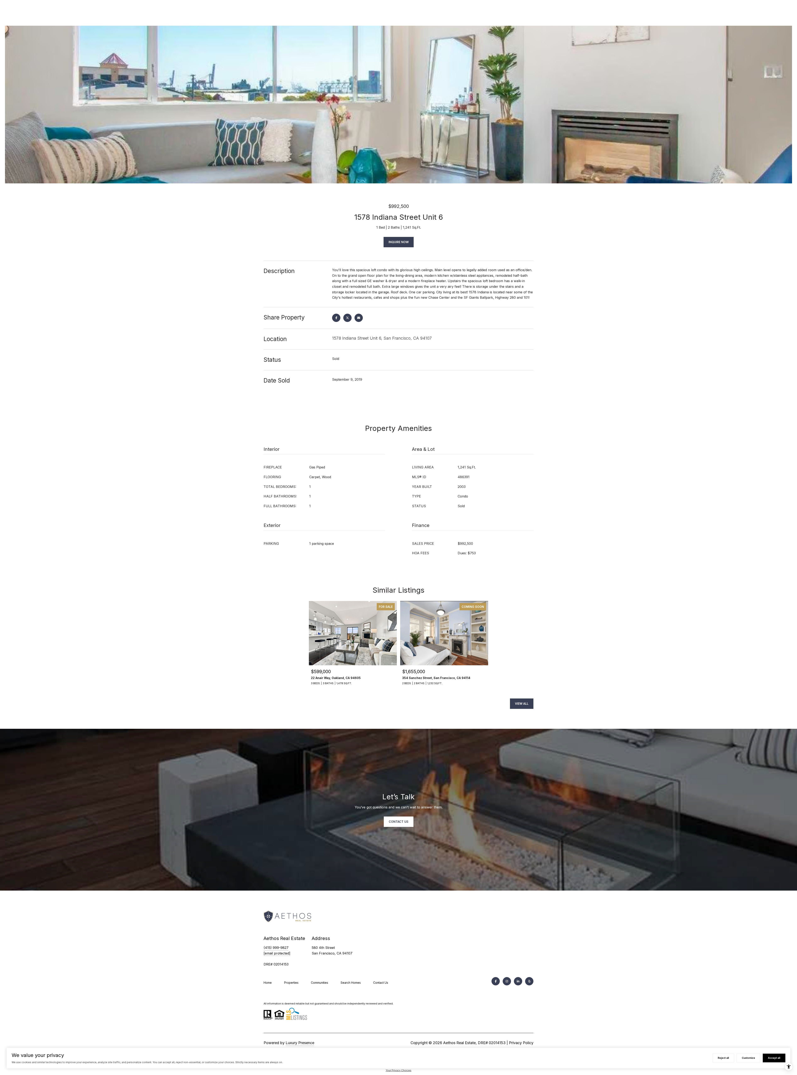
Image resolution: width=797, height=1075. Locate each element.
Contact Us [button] (398, 821)
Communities (319, 982)
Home (268, 982)
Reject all (723, 1057)
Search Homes (351, 982)
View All (521, 703)
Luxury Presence (300, 1043)
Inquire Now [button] (399, 242)
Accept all (774, 1057)
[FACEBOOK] (495, 981)
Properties (291, 982)
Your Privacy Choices (398, 1070)
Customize (748, 1057)
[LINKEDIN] (518, 981)
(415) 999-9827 (276, 948)
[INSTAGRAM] (507, 981)
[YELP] (529, 981)
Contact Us (380, 982)
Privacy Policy (521, 1043)
